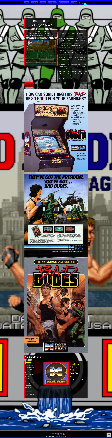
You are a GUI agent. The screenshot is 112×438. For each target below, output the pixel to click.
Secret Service (70, 48)
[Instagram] (64, 434)
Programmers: (29, 365)
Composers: (28, 391)
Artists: (27, 376)
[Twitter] (56, 434)
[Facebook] (58, 434)
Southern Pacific (71, 66)
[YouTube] (53, 434)
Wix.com (64, 436)
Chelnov (65, 71)
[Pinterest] (61, 434)
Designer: (28, 362)
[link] (85, 3)
